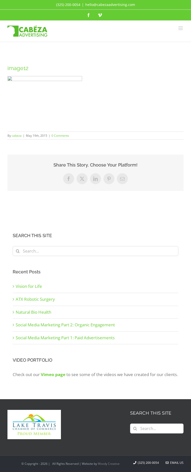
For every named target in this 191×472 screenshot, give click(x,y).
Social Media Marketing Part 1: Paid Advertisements (65, 338)
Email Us (176, 463)
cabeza (17, 135)
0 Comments (60, 135)
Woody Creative (109, 464)
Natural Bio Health (33, 312)
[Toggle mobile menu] (181, 28)
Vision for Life (29, 286)
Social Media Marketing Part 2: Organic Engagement (65, 325)
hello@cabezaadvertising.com (110, 4)
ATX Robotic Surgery (35, 299)
